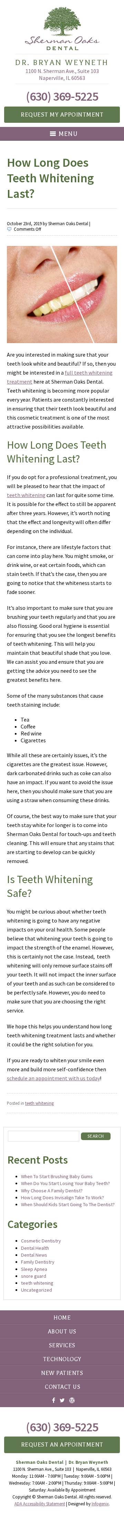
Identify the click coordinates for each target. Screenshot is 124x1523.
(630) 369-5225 (62, 96)
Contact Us (62, 1387)
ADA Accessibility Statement (39, 1504)
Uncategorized (36, 1290)
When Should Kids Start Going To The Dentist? (68, 1204)
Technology (62, 1359)
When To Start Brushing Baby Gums (57, 1176)
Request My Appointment (62, 114)
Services (62, 1345)
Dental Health (35, 1248)
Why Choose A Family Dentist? (52, 1190)
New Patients (62, 1373)
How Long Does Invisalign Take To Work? (62, 1197)
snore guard (33, 1276)
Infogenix (100, 1504)
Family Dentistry (37, 1262)
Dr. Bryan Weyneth (62, 62)
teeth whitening (26, 495)
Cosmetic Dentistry (41, 1241)
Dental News (34, 1255)
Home (62, 1318)
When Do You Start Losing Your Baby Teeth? (65, 1183)
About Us (62, 1332)
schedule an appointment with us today (53, 1078)
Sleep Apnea (34, 1269)
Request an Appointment (62, 1444)
